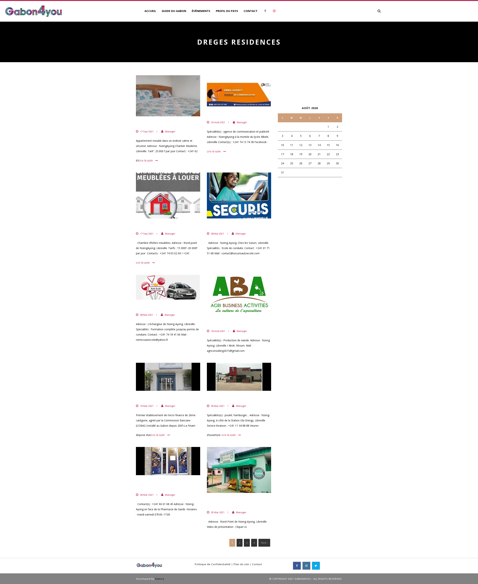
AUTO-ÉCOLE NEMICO (157, 307)
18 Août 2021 (218, 331)
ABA (211, 323)
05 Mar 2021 (217, 512)
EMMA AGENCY (221, 114)
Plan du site (241, 564)
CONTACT (250, 11)
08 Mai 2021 (217, 233)
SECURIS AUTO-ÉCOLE (229, 226)
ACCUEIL (150, 11)
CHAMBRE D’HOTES (155, 226)
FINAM (142, 398)
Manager (170, 131)
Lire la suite (146, 160)
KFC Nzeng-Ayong (226, 398)
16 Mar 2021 (146, 406)
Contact (257, 564)
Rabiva (159, 578)
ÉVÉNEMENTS (201, 11)
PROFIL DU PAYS (227, 11)
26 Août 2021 (218, 122)
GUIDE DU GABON (174, 11)
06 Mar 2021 (217, 406)
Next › (264, 542)
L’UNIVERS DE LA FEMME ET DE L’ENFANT (167, 485)
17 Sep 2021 (146, 131)
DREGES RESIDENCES (156, 124)
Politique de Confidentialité (213, 564)
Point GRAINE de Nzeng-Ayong (233, 502)
